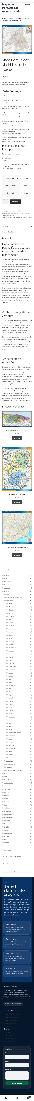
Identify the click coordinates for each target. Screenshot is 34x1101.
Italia (5, 776)
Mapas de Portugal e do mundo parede (11, 7)
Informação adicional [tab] (9, 232)
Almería (11, 613)
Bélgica (6, 795)
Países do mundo (9, 585)
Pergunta (8, 1069)
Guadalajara (12, 666)
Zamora (11, 754)
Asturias (11, 616)
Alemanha (7, 588)
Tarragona (12, 736)
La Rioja (11, 682)
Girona (11, 660)
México (6, 824)
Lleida (10, 692)
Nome (7, 1053)
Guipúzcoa (12, 670)
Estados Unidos (9, 817)
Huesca (11, 676)
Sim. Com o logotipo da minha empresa (17, 165)
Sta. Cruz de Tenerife (15, 732)
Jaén (10, 679)
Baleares (11, 625)
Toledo (11, 742)
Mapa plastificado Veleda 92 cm (16, 106)
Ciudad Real (12, 648)
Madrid (24, 18)
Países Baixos (8, 833)
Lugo (10, 695)
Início (5, 18)
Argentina (7, 786)
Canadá (6, 802)
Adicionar (15, 201)
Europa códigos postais (10, 1023)
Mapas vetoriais (8, 1035)
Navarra (11, 707)
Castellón (11, 644)
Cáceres (11, 635)
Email (6, 1061)
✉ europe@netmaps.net (13, 1004)
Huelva (11, 673)
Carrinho (26, 1096)
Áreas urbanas (10, 764)
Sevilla (11, 726)
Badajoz (11, 622)
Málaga (11, 701)
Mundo (6, 578)
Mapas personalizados (9, 1038)
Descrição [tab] (5, 226)
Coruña (11, 654)
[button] (29, 28)
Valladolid (12, 748)
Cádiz (10, 638)
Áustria (6, 792)
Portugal (6, 575)
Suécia (6, 839)
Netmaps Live (7, 1041)
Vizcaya (11, 751)
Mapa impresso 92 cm (11, 100)
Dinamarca (7, 811)
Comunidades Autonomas (14, 597)
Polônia (6, 836)
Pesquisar (17, 1098)
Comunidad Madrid (14, 213)
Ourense (11, 710)
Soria (10, 729)
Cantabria (12, 641)
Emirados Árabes (9, 814)
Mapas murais (7, 1032)
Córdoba (11, 651)
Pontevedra (12, 717)
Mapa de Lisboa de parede (11, 1017)
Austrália (7, 789)
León (10, 688)
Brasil (6, 798)
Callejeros (9, 767)
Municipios (9, 761)
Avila (10, 619)
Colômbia (7, 808)
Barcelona (12, 629)
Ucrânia (6, 842)
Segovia (11, 723)
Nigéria (6, 827)
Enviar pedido (17, 1083)
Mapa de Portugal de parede (11, 1014)
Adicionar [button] (17, 438)
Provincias (18, 18)
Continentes (8, 582)
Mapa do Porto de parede (10, 1020)
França (6, 773)
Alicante (11, 610)
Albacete (11, 607)
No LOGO (8, 158)
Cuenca (11, 657)
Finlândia (7, 820)
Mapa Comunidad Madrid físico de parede (19, 217)
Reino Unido (7, 780)
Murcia (11, 704)
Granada (11, 663)
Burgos (11, 632)
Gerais (8, 594)
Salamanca (12, 720)
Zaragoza (11, 758)
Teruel (10, 739)
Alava (10, 603)
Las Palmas (12, 685)
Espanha (11, 18)
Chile (5, 805)
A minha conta (5, 1098)
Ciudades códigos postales (14, 770)
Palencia (11, 714)
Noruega (6, 830)
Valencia (11, 745)
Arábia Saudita (8, 783)
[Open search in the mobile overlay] (17, 871)
